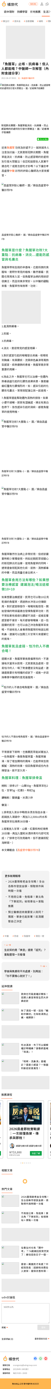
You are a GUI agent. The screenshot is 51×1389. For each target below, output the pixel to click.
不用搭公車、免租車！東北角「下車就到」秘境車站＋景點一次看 (34, 1216)
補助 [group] (41, 21)
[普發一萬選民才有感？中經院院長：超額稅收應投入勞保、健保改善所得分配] (10, 1268)
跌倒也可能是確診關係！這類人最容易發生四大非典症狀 (34, 997)
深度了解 (36, 1153)
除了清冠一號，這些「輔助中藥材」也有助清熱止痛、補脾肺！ (34, 1014)
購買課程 (33, 4)
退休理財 (9, 12)
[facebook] (35, 1358)
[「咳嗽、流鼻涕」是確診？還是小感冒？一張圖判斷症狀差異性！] (10, 1065)
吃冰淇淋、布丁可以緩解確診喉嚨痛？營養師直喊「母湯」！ (34, 1048)
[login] (41, 4)
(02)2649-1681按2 (21, 1369)
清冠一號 (40, 936)
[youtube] (45, 1358)
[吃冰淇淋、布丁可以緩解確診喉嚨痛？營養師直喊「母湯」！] (10, 1049)
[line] (40, 1358)
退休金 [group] (17, 21)
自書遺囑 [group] (30, 21)
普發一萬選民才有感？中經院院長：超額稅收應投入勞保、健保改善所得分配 (34, 1267)
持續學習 (22, 12)
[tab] (20, 1163)
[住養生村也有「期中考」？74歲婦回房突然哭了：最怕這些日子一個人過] (10, 1252)
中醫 (7, 936)
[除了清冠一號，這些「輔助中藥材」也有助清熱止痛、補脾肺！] (10, 1015)
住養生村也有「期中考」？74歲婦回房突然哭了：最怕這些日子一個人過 (35, 1251)
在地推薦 (35, 12)
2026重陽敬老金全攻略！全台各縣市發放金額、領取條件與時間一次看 (35, 1200)
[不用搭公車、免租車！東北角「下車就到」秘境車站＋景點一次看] (10, 1217)
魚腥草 (27, 936)
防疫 (16, 936)
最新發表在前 (41, 1338)
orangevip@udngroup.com (25, 1365)
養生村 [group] (6, 21)
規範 (4, 1327)
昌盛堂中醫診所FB (28, 850)
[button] (47, 4)
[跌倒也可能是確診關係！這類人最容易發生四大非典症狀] (10, 998)
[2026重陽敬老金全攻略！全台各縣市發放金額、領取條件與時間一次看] (10, 1201)
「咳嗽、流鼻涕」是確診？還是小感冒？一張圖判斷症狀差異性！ (34, 1064)
